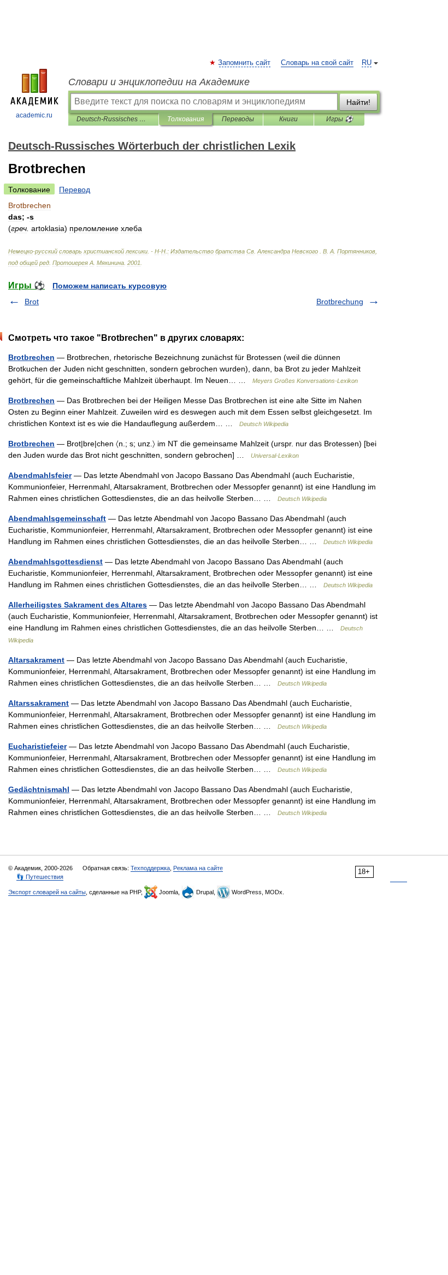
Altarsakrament (36, 660)
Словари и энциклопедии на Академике (159, 81)
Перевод (74, 189)
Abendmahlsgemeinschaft (57, 518)
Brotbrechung (339, 301)
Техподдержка (150, 868)
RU (367, 63)
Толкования (185, 119)
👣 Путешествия (39, 876)
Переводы (238, 119)
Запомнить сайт (244, 63)
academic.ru (34, 115)
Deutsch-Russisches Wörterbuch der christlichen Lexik (113, 119)
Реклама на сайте (198, 868)
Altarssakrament (38, 703)
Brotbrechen (31, 357)
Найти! (358, 102)
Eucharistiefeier (37, 746)
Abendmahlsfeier (40, 475)
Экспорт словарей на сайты (47, 892)
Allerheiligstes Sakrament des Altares (77, 604)
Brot (32, 301)
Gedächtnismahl (38, 789)
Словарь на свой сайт (317, 63)
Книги (288, 119)
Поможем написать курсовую (109, 285)
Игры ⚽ (339, 119)
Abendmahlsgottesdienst (55, 561)
